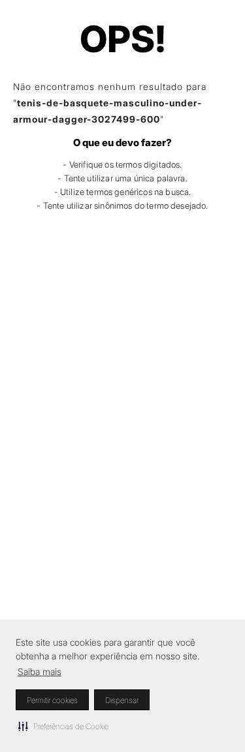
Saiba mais (39, 671)
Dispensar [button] (122, 700)
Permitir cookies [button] (52, 700)
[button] (63, 725)
